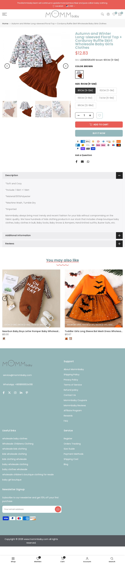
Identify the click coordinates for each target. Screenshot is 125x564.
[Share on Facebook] (76, 161)
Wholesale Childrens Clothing (17, 443)
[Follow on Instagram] (15, 392)
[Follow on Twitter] (9, 392)
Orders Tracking (72, 443)
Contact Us (70, 395)
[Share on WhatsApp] (88, 161)
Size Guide (69, 448)
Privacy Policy (71, 379)
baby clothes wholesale (14, 469)
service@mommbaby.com (17, 375)
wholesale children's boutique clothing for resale (28, 474)
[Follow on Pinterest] (26, 392)
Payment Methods (73, 453)
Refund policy (71, 389)
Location (59, 6)
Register (68, 438)
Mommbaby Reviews (75, 405)
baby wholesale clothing (15, 464)
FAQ (66, 420)
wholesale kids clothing (14, 448)
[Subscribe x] (58, 509)
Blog (66, 464)
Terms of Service (73, 384)
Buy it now (99, 133)
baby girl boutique (11, 479)
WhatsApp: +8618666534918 (18, 384)
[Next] (65, 66)
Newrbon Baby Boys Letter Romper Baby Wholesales (31, 331)
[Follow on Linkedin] (21, 392)
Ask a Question (83, 155)
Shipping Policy (71, 374)
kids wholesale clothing (14, 453)
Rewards (68, 415)
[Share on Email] (82, 161)
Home (5, 24)
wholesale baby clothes (14, 438)
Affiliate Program (73, 410)
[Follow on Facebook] (3, 392)
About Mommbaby (74, 369)
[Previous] (7, 66)
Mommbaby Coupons (75, 400)
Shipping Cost (71, 459)
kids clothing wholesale (14, 459)
